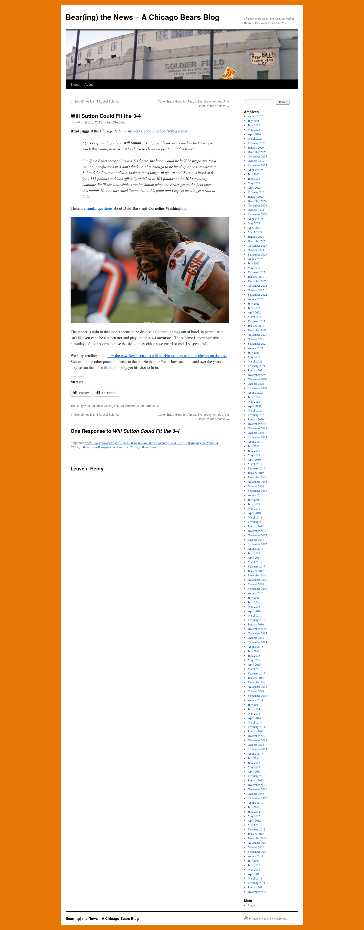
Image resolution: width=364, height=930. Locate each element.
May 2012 (254, 816)
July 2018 (254, 499)
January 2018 (256, 526)
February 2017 (256, 566)
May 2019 (254, 455)
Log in (252, 905)
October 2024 (256, 210)
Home (75, 84)
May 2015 (254, 660)
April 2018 (254, 513)
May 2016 (254, 606)
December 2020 (257, 375)
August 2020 (255, 392)
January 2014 (256, 731)
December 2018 (257, 477)
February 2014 (256, 727)
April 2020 (254, 406)
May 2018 (254, 508)
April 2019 (254, 459)
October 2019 (256, 433)
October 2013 (256, 745)
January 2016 (256, 624)
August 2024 (255, 219)
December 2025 (257, 152)
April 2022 (254, 312)
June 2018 (254, 504)
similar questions (99, 208)
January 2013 (256, 780)
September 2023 (257, 254)
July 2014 (254, 704)
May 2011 (254, 869)
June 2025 (254, 179)
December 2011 (257, 838)
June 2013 (254, 762)
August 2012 (255, 802)
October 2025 (256, 161)
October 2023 (256, 250)
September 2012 (257, 798)
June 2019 (254, 450)
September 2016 (257, 589)
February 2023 (256, 272)
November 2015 (257, 633)
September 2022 (257, 294)
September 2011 (257, 851)
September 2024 (257, 214)
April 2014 (254, 718)
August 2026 (255, 116)
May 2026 (254, 129)
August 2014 (255, 700)
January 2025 (256, 196)
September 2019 (257, 437)
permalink (151, 405)
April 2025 (254, 187)
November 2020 (257, 379)
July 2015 (254, 651)
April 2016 (254, 611)
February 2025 (256, 192)
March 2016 (255, 615)
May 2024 (254, 223)
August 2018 (255, 495)
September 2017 (257, 544)
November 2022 (257, 285)
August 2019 (255, 441)
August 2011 (255, 856)
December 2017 (257, 531)
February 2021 (256, 366)
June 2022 (254, 308)
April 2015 (254, 664)
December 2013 (257, 736)
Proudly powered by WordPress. (268, 918)
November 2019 (257, 428)
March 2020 (255, 410)
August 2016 (255, 593)
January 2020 (256, 419)
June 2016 (254, 602)
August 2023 (255, 259)
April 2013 (254, 771)
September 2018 (257, 490)
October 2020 (256, 384)
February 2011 (256, 883)
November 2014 (257, 687)
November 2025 (257, 156)
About (88, 84)
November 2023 (257, 245)
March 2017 (255, 562)
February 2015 (256, 673)
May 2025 (254, 183)
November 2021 (257, 334)
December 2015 (257, 629)
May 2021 (254, 357)
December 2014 (257, 682)
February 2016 (256, 620)
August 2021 (255, 348)
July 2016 (254, 597)
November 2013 (257, 740)
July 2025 (254, 174)
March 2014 (255, 722)
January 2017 (256, 571)
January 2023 (256, 277)
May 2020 (254, 401)
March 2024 (255, 232)
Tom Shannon (116, 122)
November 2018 (257, 482)
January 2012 (256, 834)
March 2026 (255, 138)
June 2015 (254, 655)
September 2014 (257, 696)
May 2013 (254, 767)
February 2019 (256, 468)
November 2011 (257, 843)
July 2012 (254, 807)
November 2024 (257, 205)
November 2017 (257, 535)
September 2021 (257, 343)
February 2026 (256, 143)
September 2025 (257, 165)
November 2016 (257, 580)
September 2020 (257, 388)
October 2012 (256, 794)
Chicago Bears (114, 405)
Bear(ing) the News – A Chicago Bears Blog (142, 16)
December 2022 (257, 281)
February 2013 (256, 776)
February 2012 (256, 829)
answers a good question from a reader (157, 130)
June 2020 (254, 397)
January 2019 (256, 473)
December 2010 (257, 892)
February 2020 (256, 415)
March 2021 (255, 361)
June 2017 (254, 553)
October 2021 (256, 339)
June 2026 (254, 125)
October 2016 (256, 584)
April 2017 (254, 557)
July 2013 (254, 758)
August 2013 (255, 753)
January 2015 (256, 678)
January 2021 (256, 370)
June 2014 (254, 709)
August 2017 (255, 548)
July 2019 (254, 446)
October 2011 (256, 847)
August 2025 (255, 170)
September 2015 (257, 642)
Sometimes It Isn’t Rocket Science (95, 101)
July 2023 (254, 263)
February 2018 (256, 522)
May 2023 (254, 268)
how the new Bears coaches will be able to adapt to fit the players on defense (167, 355)
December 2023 (257, 241)
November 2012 (257, 789)
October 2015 (256, 638)
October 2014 (256, 691)
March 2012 (255, 825)
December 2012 (257, 785)
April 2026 (254, 134)
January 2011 (256, 887)
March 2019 (255, 464)
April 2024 (254, 228)
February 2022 (256, 321)
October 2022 (256, 290)
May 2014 (254, 713)
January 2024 (256, 236)
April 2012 (254, 820)
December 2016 (257, 575)
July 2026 (254, 121)
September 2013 (257, 749)
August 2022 (255, 299)
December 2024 (257, 201)
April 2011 (254, 874)
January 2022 (256, 326)
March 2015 (255, 669)
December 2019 (257, 424)
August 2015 (255, 646)
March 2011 (255, 878)
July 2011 (254, 860)
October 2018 (256, 486)
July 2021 (254, 352)
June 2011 (254, 865)
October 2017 (256, 540)
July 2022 (254, 303)
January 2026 (256, 147)
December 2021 (257, 330)
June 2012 (254, 811)
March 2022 (255, 317)
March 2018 (255, 517)
